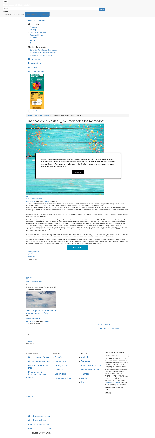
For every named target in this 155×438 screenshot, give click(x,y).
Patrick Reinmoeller (33, 318)
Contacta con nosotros (39, 361)
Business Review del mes (38, 366)
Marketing (85, 357)
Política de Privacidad (38, 424)
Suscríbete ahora (38, 111)
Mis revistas (60, 373)
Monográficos (34, 63)
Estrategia (33, 29)
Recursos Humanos (37, 35)
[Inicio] (54, 5)
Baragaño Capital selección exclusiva (43, 50)
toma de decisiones (33, 251)
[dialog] (78, 166)
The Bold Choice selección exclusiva (43, 52)
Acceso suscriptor (19, 14)
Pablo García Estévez (34, 199)
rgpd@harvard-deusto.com (112, 382)
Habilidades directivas (38, 32)
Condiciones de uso (37, 420)
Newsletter (45, 14)
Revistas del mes (36, 71)
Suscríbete (60, 357)
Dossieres (33, 67)
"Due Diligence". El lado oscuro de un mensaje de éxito (41, 311)
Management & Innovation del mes (37, 373)
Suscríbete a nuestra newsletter (115, 352)
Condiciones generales (39, 415)
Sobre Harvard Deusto (39, 357)
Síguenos (29, 377)
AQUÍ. (64, 166)
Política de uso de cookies (40, 428)
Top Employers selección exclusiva (42, 55)
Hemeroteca (7, 14)
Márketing (33, 27)
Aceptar (78, 172)
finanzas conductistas (34, 255)
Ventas (32, 40)
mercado (30, 253)
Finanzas (33, 37)
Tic (31, 43)
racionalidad (31, 256)
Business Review (31, 201)
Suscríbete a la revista (33, 14)
